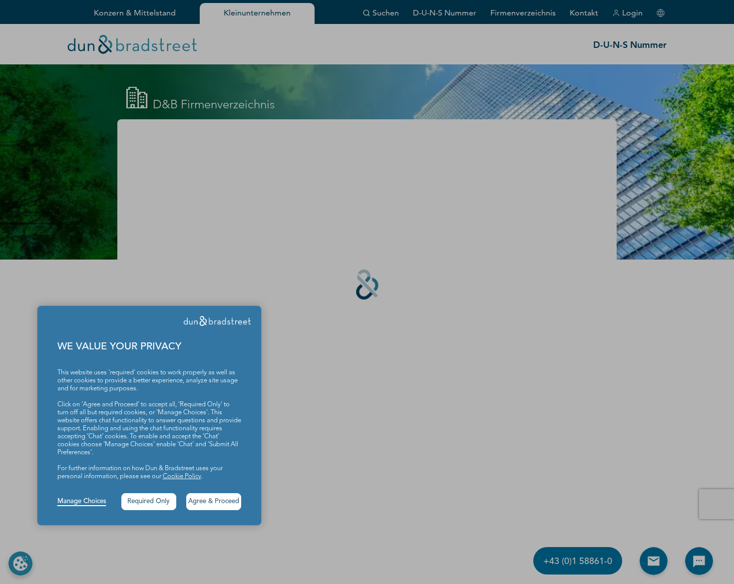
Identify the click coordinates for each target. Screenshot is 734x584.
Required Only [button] (148, 501)
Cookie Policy (182, 476)
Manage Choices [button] (81, 501)
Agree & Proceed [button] (213, 501)
